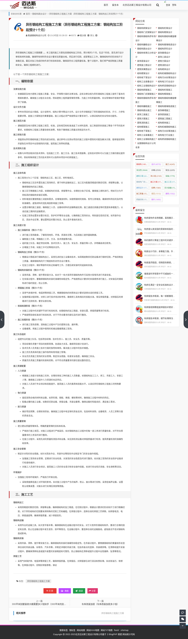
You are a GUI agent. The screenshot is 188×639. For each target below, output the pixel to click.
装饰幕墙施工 (164, 110)
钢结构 (142, 164)
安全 (170, 170)
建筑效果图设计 (144, 69)
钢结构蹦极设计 (144, 44)
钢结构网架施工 (144, 89)
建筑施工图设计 (144, 65)
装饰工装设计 (164, 56)
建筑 (170, 193)
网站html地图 (93, 630)
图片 (156, 199)
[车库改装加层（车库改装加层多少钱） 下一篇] (186, 319)
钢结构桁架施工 (165, 89)
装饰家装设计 (143, 60)
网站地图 (81, 630)
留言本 (115, 4)
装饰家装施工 (164, 114)
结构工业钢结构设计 (146, 85)
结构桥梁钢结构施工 (167, 139)
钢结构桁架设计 (165, 28)
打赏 (51, 590)
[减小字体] (88, 35)
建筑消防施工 (143, 122)
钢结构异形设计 (165, 48)
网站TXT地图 (107, 630)
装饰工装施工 (143, 114)
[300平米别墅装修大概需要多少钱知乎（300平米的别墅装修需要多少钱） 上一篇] (2, 319)
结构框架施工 (143, 126)
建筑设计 (142, 188)
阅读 (80, 590)
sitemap (125, 630)
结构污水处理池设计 (167, 77)
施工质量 (142, 193)
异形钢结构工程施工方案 (38, 581)
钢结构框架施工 (165, 93)
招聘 (156, 188)
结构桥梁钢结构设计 (167, 85)
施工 (170, 164)
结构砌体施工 (164, 122)
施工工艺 (170, 182)
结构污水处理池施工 (167, 130)
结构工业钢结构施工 (146, 139)
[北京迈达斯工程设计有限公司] (23, 4)
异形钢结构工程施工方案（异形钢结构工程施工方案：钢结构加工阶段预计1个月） (86, 13)
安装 (170, 176)
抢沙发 (83, 35)
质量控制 (142, 199)
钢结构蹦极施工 (144, 106)
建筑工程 (142, 176)
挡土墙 (156, 176)
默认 (92, 35)
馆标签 (72, 630)
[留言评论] (182, 612)
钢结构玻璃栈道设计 (167, 44)
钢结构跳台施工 (144, 110)
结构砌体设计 (164, 69)
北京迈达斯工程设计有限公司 (137, 4)
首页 (106, 4)
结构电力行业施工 (166, 135)
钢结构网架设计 (144, 28)
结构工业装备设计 (145, 81)
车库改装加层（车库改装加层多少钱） (100, 604)
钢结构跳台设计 (39, 13)
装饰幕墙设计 (164, 52)
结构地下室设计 (144, 77)
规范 (156, 193)
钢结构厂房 (142, 182)
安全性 (141, 170)
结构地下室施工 (144, 130)
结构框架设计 (143, 73)
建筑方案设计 (164, 60)
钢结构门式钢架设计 (146, 32)
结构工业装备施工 (145, 135)
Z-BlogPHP (112, 634)
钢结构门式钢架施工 (146, 93)
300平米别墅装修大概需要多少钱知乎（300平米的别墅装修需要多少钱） (48, 604)
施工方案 (156, 182)
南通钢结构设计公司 (37, 35)
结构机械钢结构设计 (167, 73)
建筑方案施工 (143, 118)
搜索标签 (63, 630)
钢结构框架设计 (165, 32)
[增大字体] (96, 35)
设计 (156, 164)
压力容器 (170, 188)
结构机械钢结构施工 (167, 126)
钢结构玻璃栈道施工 (167, 106)
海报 (66, 590)
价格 (156, 170)
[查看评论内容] (139, 219)
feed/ (116, 630)
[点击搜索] (157, 5)
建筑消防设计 (164, 65)
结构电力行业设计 (166, 81)
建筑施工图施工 (165, 118)
